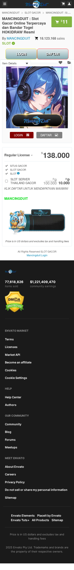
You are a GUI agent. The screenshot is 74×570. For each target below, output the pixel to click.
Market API (12, 354)
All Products (40, 520)
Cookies (10, 370)
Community (13, 424)
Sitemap (10, 497)
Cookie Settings (16, 378)
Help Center (13, 397)
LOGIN (21, 54)
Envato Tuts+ (20, 520)
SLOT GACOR (33, 12)
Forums (10, 439)
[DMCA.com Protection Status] (14, 311)
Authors (10, 405)
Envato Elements (23, 515)
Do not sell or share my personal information (36, 489)
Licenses (11, 347)
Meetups (11, 447)
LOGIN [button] (18, 135)
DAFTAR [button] (46, 135)
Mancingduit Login (37, 255)
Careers (10, 474)
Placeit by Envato (49, 515)
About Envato (14, 466)
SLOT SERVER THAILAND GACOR (40, 181)
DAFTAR (53, 54)
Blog (8, 432)
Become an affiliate (18, 362)
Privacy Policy (15, 482)
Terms (9, 339)
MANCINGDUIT (11, 12)
